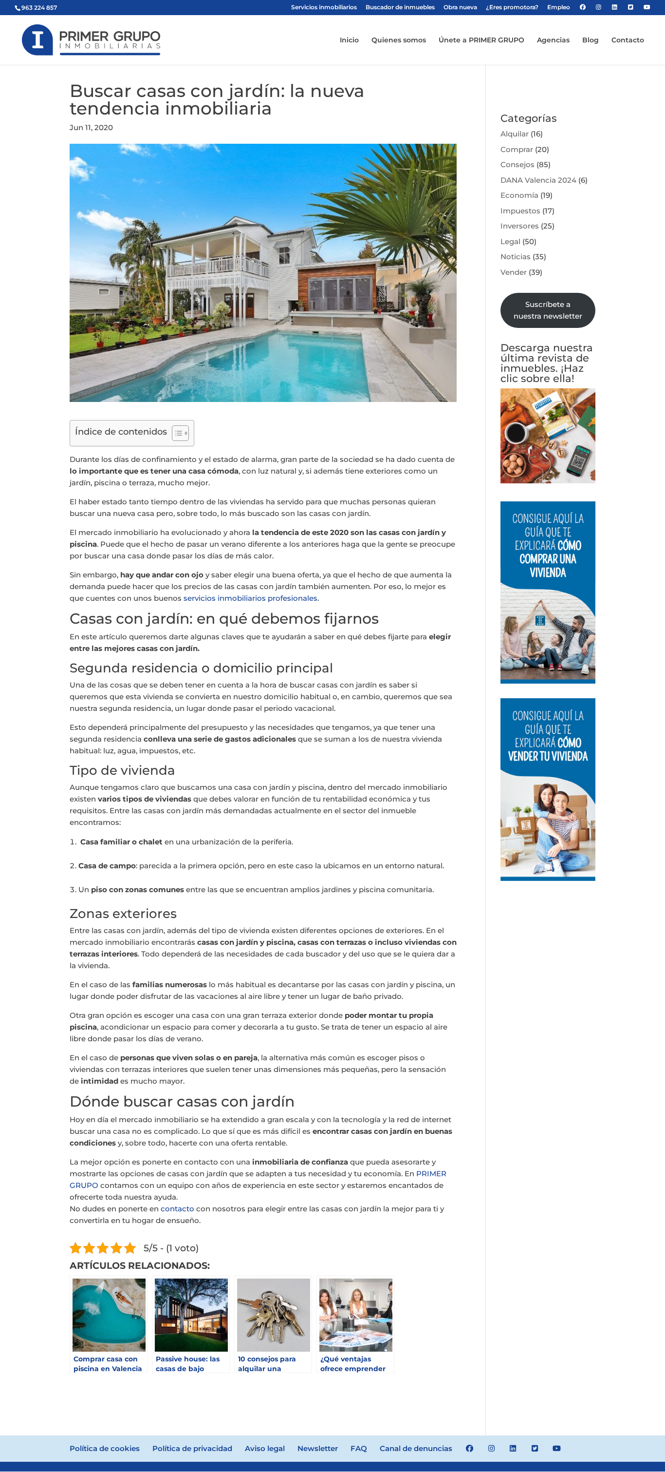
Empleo (558, 7)
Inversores (519, 225)
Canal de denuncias (416, 1448)
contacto (177, 1208)
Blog (590, 40)
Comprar (516, 149)
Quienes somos (398, 40)
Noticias (515, 256)
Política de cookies (105, 1448)
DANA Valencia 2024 (538, 180)
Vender (513, 272)
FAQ (359, 1448)
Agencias (553, 40)
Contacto (627, 40)
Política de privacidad (192, 1448)
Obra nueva (460, 7)
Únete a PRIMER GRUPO (481, 40)
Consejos (517, 164)
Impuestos (520, 210)
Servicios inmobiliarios (324, 7)
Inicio (349, 40)
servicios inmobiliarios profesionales (250, 598)
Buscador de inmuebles (400, 7)
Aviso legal (265, 1448)
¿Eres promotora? (512, 7)
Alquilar (514, 133)
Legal (510, 241)
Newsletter (317, 1448)
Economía (519, 195)
